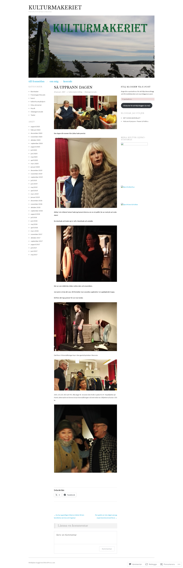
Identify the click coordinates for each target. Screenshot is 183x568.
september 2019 (37, 177)
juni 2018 (34, 221)
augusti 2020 (35, 147)
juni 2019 (34, 184)
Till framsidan (36, 81)
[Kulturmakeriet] (91, 48)
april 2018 (34, 228)
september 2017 (37, 241)
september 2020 (37, 143)
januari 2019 (35, 197)
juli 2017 (34, 248)
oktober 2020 (35, 140)
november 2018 (36, 204)
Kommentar (107, 549)
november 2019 (36, 174)
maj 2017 (34, 255)
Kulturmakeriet (55, 8)
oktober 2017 (35, 238)
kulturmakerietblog (75, 92)
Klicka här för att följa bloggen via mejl (136, 106)
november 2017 (36, 234)
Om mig (54, 81)
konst (33, 98)
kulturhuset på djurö (38, 102)
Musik (33, 108)
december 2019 (36, 170)
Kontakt (67, 81)
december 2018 (36, 201)
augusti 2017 (35, 244)
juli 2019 (34, 180)
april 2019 (34, 191)
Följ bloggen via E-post (136, 87)
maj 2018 (34, 224)
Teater (33, 115)
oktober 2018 (35, 207)
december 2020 (36, 133)
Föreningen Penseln (38, 95)
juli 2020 (34, 150)
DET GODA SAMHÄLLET (131, 118)
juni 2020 (34, 154)
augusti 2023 (35, 127)
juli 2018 (34, 217)
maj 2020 (34, 157)
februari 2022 (35, 130)
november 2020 (36, 137)
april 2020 (34, 160)
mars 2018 (34, 231)
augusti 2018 (35, 214)
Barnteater (35, 92)
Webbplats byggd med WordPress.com (42, 562)
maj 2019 (34, 187)
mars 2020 (34, 164)
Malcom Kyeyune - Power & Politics (135, 121)
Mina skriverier (36, 105)
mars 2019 (34, 194)
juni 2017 (34, 251)
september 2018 (37, 211)
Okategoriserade (91, 92)
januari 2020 (35, 167)
